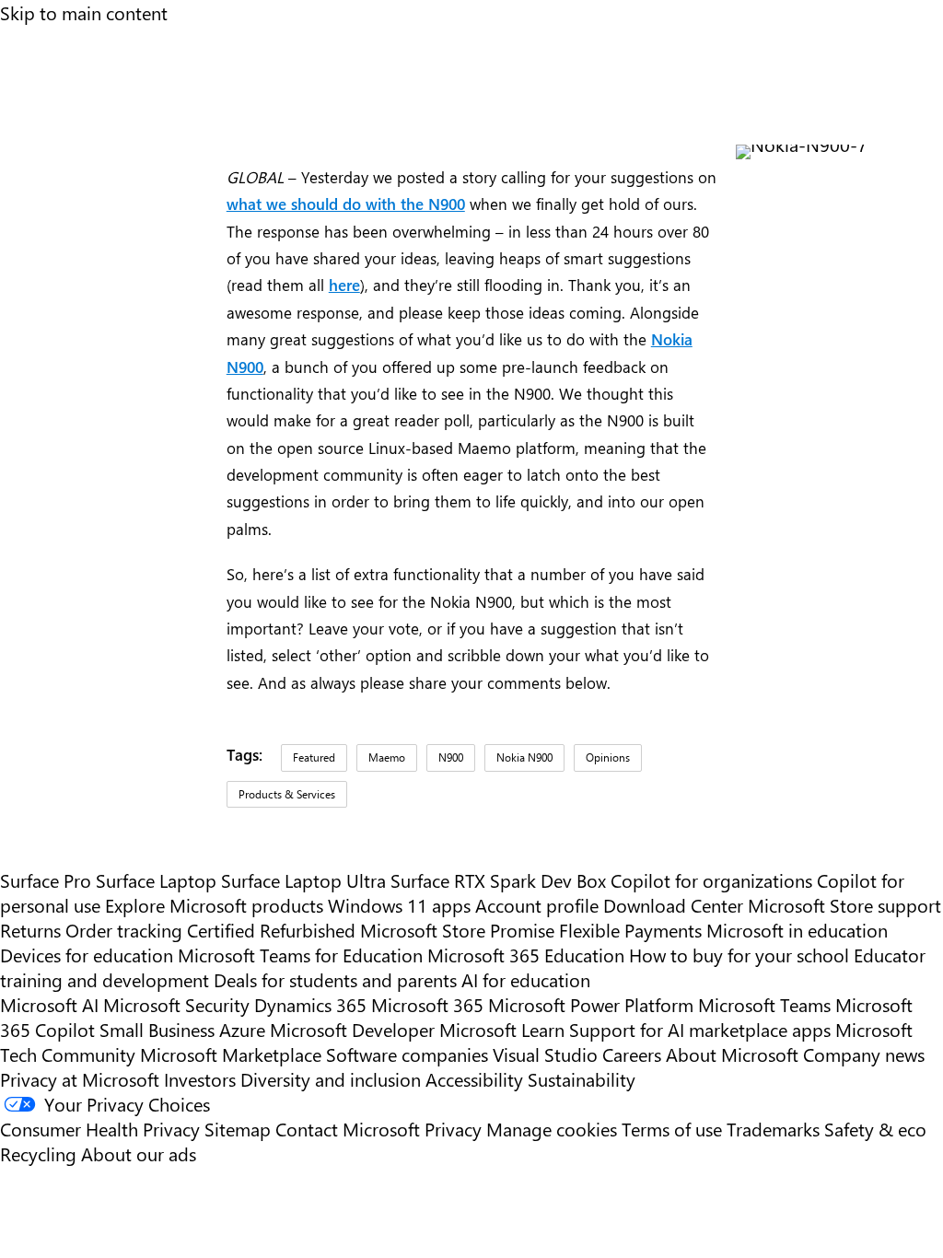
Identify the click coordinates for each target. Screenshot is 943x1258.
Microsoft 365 (427, 1004)
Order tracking (123, 929)
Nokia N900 (524, 757)
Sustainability (581, 1078)
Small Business (157, 1029)
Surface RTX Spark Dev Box (498, 880)
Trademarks (773, 1128)
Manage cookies (551, 1128)
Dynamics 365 (310, 1004)
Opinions (608, 757)
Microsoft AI (49, 1004)
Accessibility (474, 1078)
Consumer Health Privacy (100, 1128)
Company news (864, 1054)
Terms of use (672, 1128)
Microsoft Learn (502, 1029)
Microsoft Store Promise (457, 929)
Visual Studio (545, 1054)
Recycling (38, 1153)
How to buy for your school (739, 954)
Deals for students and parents (335, 979)
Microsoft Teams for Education (300, 954)
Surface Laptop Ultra (303, 880)
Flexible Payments (630, 929)
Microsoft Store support (844, 904)
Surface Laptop (156, 880)
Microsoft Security (176, 1004)
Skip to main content (84, 12)
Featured (314, 757)
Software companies (407, 1054)
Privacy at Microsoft (79, 1078)
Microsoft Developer (352, 1029)
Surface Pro (45, 880)
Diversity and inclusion (330, 1078)
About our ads (138, 1153)
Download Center (673, 904)
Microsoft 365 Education (525, 954)
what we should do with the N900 (346, 203)
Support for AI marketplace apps (700, 1029)
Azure (242, 1029)
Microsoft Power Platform (590, 1004)
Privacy (455, 1128)
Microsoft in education (797, 929)
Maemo (386, 757)
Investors (200, 1078)
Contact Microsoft (347, 1128)
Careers (631, 1054)
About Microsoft (732, 1054)
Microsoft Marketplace (230, 1054)
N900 (450, 757)
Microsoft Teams (764, 1004)
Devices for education (86, 954)
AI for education (525, 979)
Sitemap (237, 1128)
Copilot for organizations (711, 880)
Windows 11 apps (399, 904)
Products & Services (287, 793)
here (344, 284)
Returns (30, 929)
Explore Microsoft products (214, 904)
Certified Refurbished (271, 929)
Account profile (537, 904)
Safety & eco (875, 1128)
